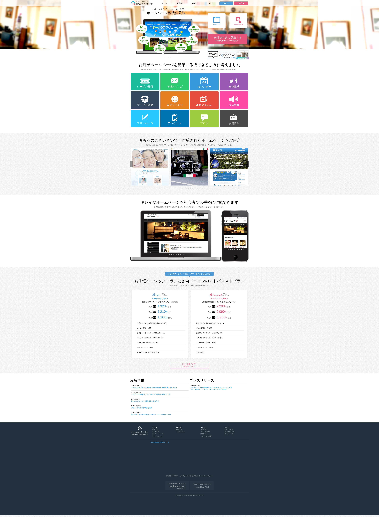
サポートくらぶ (229, 431)
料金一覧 (179, 429)
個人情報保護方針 (192, 476)
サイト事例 (155, 431)
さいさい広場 (229, 434)
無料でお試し (189, 365)
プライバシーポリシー (206, 476)
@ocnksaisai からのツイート (160, 442)
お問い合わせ (229, 429)
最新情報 (203, 429)
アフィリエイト (157, 436)
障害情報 (203, 434)
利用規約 (175, 476)
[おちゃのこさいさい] (142, 4)
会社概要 (169, 476)
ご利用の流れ (180, 431)
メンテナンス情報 (206, 436)
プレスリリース (205, 431)
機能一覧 (155, 429)
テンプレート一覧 (157, 434)
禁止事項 (182, 476)
